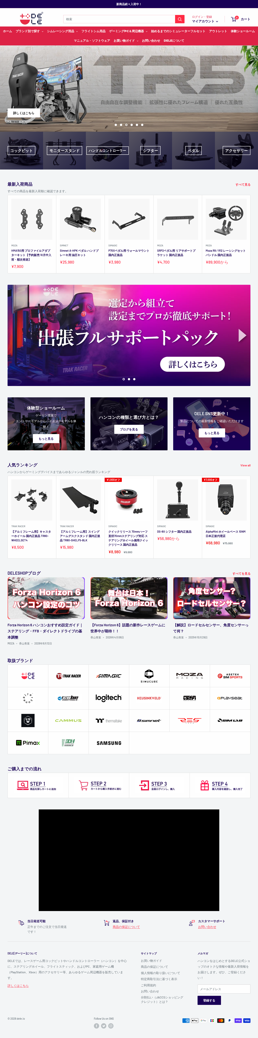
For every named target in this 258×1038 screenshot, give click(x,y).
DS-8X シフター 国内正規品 (174, 531)
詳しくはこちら (234, 113)
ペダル (193, 150)
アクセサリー (236, 150)
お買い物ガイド (151, 960)
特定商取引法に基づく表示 (159, 979)
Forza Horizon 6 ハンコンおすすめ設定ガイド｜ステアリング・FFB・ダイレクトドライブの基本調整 (45, 631)
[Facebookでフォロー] (96, 1026)
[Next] (250, 234)
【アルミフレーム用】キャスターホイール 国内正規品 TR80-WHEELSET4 (31, 536)
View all (245, 465)
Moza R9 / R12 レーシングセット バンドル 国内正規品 (226, 253)
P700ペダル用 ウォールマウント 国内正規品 (128, 253)
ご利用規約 (148, 985)
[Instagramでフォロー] (111, 1026)
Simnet (64, 245)
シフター (150, 150)
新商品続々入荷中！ (129, 4)
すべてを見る (242, 573)
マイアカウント (203, 21)
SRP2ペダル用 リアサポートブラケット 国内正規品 (176, 253)
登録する (209, 1000)
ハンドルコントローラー (107, 150)
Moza (14, 245)
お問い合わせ (207, 926)
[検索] (180, 19)
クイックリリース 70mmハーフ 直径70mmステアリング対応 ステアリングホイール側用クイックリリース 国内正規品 (128, 538)
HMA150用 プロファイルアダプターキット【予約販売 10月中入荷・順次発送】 (31, 255)
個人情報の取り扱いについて (160, 973)
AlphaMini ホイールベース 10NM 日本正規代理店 (226, 534)
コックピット (21, 150)
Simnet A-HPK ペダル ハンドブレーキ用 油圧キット (79, 253)
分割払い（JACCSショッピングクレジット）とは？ (162, 999)
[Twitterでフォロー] (103, 1026)
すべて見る (243, 184)
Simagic (112, 245)
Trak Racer (18, 526)
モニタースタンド (64, 150)
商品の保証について (126, 926)
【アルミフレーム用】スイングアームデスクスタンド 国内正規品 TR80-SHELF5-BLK (80, 536)
